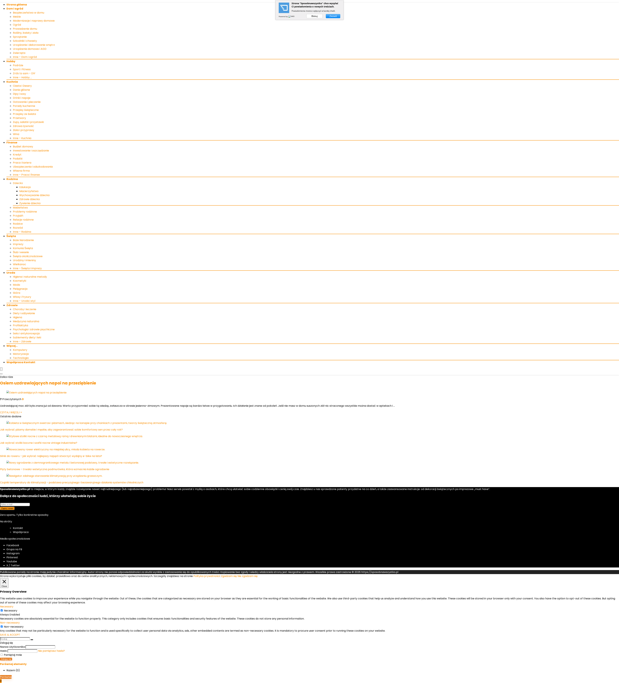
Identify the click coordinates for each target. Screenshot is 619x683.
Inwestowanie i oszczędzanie (31, 150)
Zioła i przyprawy (23, 130)
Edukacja (25, 187)
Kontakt (18, 528)
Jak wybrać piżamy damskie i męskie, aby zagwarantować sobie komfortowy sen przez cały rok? (61, 429)
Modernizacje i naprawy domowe (34, 21)
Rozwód (18, 228)
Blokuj (314, 16)
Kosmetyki (19, 281)
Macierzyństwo (29, 191)
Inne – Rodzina (22, 232)
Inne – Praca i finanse (26, 175)
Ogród (17, 25)
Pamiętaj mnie (12, 655)
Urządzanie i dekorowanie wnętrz (34, 45)
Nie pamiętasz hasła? (51, 651)
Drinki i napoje (21, 98)
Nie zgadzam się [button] (247, 576)
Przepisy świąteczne (26, 110)
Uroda (10, 273)
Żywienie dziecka (29, 203)
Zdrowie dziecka (29, 199)
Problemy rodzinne (25, 211)
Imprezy (18, 244)
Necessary (10, 610)
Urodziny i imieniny (24, 260)
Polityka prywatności (206, 576)
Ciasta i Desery (22, 86)
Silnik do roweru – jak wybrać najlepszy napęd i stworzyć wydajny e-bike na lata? (51, 456)
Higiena (17, 317)
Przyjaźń (18, 216)
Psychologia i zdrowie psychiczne (34, 329)
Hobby (10, 61)
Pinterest (12, 557)
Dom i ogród (14, 8)
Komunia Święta (23, 248)
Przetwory (19, 118)
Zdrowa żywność (23, 126)
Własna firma (21, 171)
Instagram (13, 553)
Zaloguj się (6, 659)
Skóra (16, 293)
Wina (16, 134)
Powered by (283, 16)
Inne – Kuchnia (22, 138)
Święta (11, 236)
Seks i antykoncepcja (26, 333)
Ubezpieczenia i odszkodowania (33, 167)
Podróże (18, 65)
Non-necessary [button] (10, 623)
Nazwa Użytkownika (12, 647)
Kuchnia (12, 82)
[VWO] (291, 16)
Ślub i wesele (21, 252)
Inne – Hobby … (22, 77)
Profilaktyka (20, 325)
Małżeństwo (20, 207)
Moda (16, 285)
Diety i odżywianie (24, 313)
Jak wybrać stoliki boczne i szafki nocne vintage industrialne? (38, 443)
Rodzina (12, 179)
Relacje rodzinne (23, 220)
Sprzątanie (20, 37)
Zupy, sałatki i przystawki (28, 122)
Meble (17, 17)
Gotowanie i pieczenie (27, 102)
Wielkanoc (19, 264)
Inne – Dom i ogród (25, 57)
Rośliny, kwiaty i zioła (25, 33)
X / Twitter (13, 565)
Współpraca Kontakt (20, 362)
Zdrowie (12, 305)
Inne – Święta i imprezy (27, 268)
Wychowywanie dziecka (34, 195)
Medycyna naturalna (26, 321)
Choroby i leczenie (24, 309)
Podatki (17, 158)
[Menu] (1, 369)
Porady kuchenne (24, 106)
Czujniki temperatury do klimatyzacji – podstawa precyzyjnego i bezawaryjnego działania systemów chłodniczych (71, 482)
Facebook (12, 545)
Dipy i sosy (19, 94)
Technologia (21, 358)
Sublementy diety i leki (27, 337)
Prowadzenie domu (25, 29)
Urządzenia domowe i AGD (29, 49)
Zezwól (333, 16)
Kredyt (17, 154)
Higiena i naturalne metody (30, 277)
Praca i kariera (22, 163)
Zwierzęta (19, 53)
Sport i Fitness (22, 69)
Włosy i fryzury (22, 297)
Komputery (20, 350)
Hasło (3, 651)
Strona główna (16, 4)
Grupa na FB (14, 549)
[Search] (1, 373)
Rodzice (18, 224)
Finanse (11, 142)
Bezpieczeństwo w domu (28, 13)
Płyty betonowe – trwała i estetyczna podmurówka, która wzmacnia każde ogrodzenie (54, 469)
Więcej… (12, 346)
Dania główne (21, 90)
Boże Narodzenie (23, 240)
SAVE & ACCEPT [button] (10, 635)
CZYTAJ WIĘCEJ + (11, 412)
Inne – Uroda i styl (24, 301)
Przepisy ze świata (24, 114)
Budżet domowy (23, 146)
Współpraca (21, 532)
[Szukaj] (31, 639)
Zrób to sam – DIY (24, 73)
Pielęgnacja (20, 289)
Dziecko (18, 183)
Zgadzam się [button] (229, 576)
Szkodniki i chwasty (25, 41)
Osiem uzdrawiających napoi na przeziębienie (48, 383)
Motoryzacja (21, 354)
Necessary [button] (6, 606)
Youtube (11, 561)
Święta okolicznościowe (28, 256)
